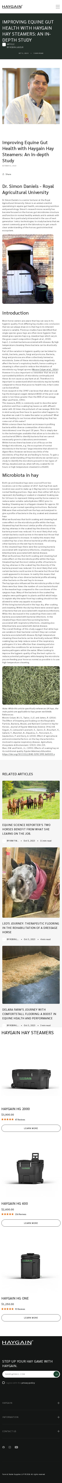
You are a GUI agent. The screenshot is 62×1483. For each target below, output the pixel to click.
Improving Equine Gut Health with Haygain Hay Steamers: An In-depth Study (28, 31)
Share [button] (8, 174)
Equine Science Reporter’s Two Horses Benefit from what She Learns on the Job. (26, 829)
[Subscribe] (56, 1374)
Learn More (31, 1128)
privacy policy (28, 1382)
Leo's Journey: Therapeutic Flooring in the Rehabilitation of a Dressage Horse (30, 927)
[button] (56, 6)
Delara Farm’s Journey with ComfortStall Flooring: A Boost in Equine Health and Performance (29, 1014)
